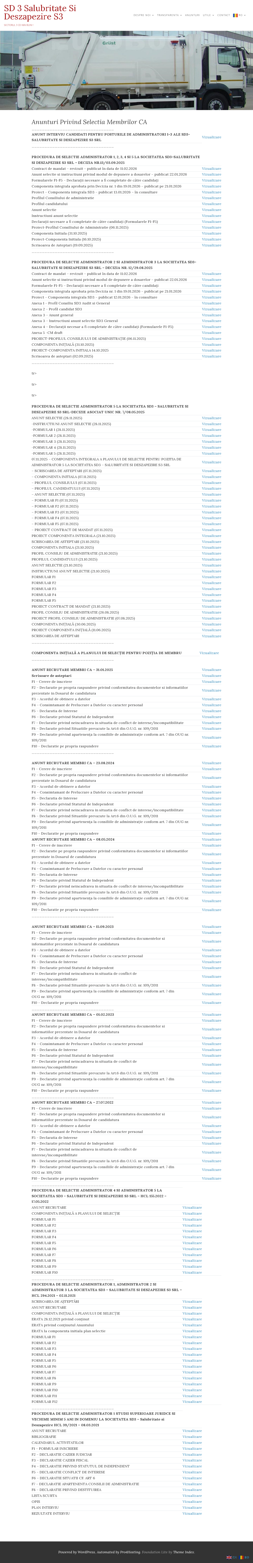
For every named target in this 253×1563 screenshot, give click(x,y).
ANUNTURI (192, 15)
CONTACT (223, 15)
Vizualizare (211, 137)
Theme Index (183, 1552)
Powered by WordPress (76, 1552)
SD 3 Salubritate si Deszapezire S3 (40, 12)
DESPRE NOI (142, 15)
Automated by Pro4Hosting (118, 1552)
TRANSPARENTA (168, 15)
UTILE (207, 15)
